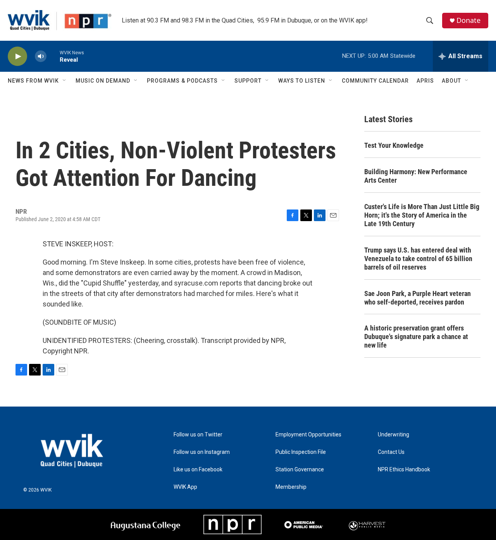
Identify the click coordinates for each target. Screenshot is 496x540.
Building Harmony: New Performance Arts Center (415, 176)
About (451, 81)
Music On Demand (103, 81)
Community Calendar (375, 81)
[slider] (53, 56)
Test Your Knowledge (394, 145)
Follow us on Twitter (198, 435)
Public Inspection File (301, 452)
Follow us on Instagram (202, 452)
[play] (17, 56)
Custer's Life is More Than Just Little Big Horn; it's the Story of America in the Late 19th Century (421, 215)
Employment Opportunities (308, 435)
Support (248, 81)
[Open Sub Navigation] (65, 81)
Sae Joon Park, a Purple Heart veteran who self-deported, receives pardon (417, 297)
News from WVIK (33, 81)
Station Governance (300, 469)
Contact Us (391, 452)
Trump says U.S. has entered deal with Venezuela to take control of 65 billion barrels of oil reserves (418, 258)
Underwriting (393, 435)
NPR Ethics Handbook (404, 469)
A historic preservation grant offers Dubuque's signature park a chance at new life (416, 336)
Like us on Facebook (198, 469)
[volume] (40, 56)
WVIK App (185, 487)
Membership (291, 487)
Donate (468, 20)
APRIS (425, 81)
